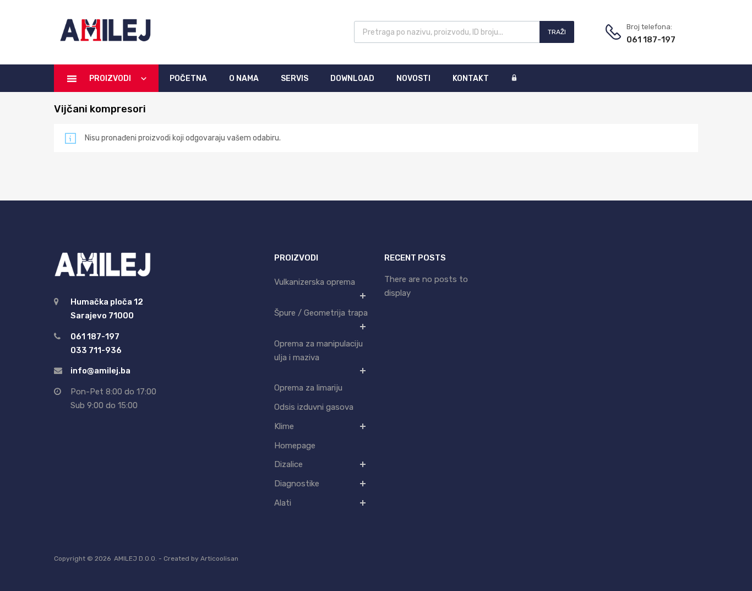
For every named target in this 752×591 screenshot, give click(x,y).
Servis (294, 78)
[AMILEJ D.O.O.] (103, 40)
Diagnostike (296, 484)
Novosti (413, 78)
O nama (244, 78)
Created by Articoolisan (201, 558)
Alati (282, 503)
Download (352, 78)
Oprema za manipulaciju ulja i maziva (318, 350)
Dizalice (288, 464)
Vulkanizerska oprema (314, 282)
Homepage (294, 446)
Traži (557, 32)
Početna (188, 78)
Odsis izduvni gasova (313, 407)
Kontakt (471, 78)
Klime (284, 426)
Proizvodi (110, 78)
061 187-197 (650, 40)
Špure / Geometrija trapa (321, 313)
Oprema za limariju (308, 388)
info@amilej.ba (100, 371)
